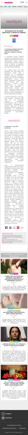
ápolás (11, 341)
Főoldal (2, 11)
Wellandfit (15, 282)
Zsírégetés (14, 6)
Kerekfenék (20, 6)
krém (11, 273)
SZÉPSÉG (7, 11)
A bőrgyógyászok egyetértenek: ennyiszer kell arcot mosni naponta (14, 312)
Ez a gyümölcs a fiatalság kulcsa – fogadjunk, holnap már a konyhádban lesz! (14, 383)
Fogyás (5, 6)
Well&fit (9, 46)
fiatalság (10, 379)
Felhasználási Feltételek (14, 425)
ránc (11, 35)
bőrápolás (17, 308)
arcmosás (10, 308)
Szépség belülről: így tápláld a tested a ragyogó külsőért (14, 344)
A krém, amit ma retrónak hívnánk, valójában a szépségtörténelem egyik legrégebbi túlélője (14, 278)
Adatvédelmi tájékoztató (9, 428)
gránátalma (17, 379)
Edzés (9, 6)
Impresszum (22, 428)
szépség (16, 35)
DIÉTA (2, 6)
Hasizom (25, 6)
